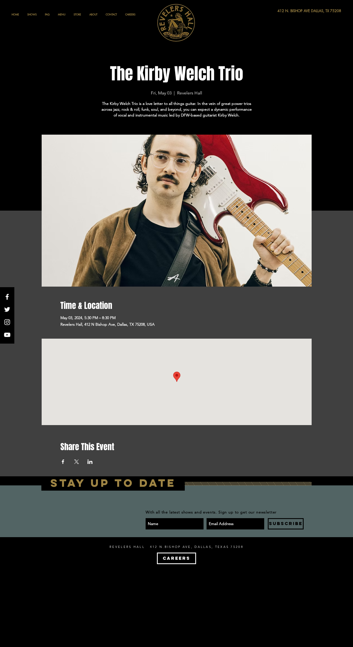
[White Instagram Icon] (7, 322)
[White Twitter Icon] (7, 309)
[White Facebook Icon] (7, 297)
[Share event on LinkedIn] (90, 462)
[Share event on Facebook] (63, 462)
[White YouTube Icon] (7, 335)
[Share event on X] (76, 462)
